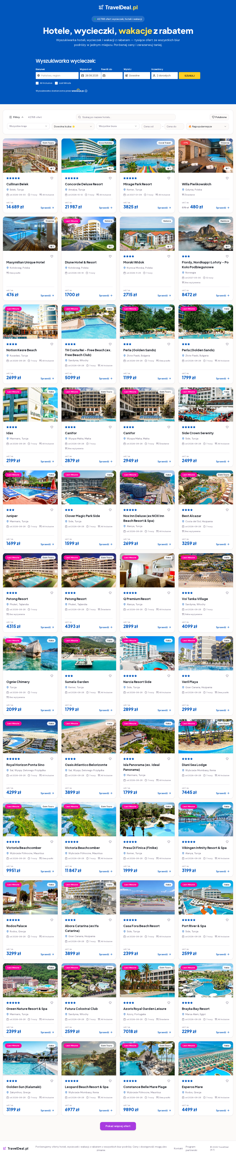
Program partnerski (191, 1148)
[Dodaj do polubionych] (51, 178)
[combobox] (73, 126)
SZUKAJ (190, 75)
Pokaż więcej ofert (118, 1126)
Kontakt (178, 1148)
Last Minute (65, 83)
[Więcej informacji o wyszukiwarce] (86, 91)
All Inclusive (46, 83)
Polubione (221, 117)
